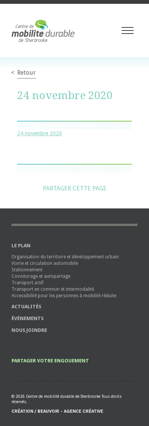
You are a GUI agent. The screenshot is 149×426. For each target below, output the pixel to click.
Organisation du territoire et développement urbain (65, 256)
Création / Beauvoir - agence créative (57, 411)
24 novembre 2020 (39, 133)
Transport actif (27, 282)
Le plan (21, 245)
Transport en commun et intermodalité (52, 289)
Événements (27, 318)
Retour (26, 72)
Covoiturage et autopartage (40, 276)
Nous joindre (29, 330)
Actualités (26, 306)
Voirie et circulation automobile (44, 263)
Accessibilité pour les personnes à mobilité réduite (63, 295)
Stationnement (26, 269)
